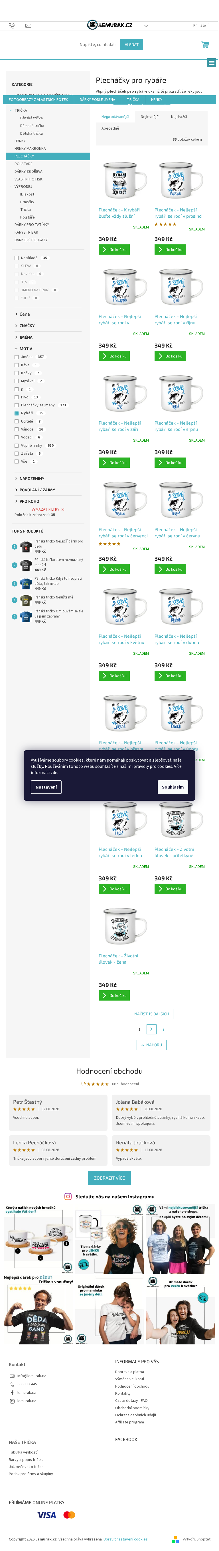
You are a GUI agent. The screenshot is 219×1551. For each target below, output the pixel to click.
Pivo (29, 397)
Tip (27, 282)
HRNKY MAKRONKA (30, 148)
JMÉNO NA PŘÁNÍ (38, 290)
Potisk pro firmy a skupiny (31, 1474)
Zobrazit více (109, 1177)
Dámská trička (32, 126)
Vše (28, 461)
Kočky (30, 373)
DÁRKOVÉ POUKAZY (31, 240)
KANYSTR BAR (26, 232)
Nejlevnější (150, 117)
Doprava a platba (129, 1372)
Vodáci (30, 437)
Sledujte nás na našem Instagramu (115, 1196)
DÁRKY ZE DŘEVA (28, 171)
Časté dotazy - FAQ (131, 1401)
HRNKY (20, 141)
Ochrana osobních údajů (135, 1415)
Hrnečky (27, 202)
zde (53, 773)
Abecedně (110, 128)
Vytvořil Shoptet (196, 1539)
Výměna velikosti (129, 1379)
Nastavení (46, 787)
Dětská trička (31, 133)
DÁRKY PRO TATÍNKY (32, 225)
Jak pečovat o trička (26, 1467)
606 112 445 (27, 1384)
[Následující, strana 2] (152, 1029)
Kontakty (123, 1393)
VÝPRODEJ (23, 187)
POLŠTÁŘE (24, 164)
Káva (29, 365)
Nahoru (154, 1044)
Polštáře (27, 217)
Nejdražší (179, 117)
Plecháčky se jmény (43, 405)
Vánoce (32, 429)
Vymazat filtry (45, 509)
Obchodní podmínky (132, 1408)
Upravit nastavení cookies (126, 1539)
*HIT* (29, 298)
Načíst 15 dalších (151, 1013)
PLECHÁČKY (24, 156)
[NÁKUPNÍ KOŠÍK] (205, 44)
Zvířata (30, 453)
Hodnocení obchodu (109, 1070)
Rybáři (32, 413)
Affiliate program (129, 1422)
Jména (32, 357)
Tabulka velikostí (23, 1452)
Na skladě (34, 258)
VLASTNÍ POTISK (28, 179)
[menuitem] (38, 99)
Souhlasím (173, 787)
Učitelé (30, 421)
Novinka (31, 274)
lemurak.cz (26, 1393)
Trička (25, 210)
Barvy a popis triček (26, 1460)
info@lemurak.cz (31, 1376)
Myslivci (31, 381)
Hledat (132, 44)
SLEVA (29, 266)
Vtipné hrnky (37, 445)
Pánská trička (31, 118)
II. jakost (27, 194)
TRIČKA (21, 110)
